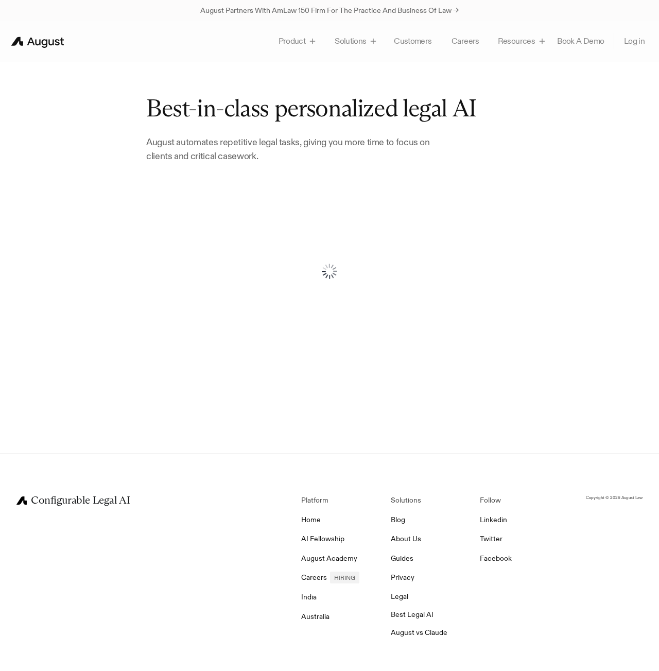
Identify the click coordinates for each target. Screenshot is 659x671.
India (309, 596)
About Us (406, 538)
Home (311, 519)
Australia (315, 616)
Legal (399, 596)
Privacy (402, 577)
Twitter (491, 538)
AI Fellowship (322, 538)
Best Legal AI (412, 614)
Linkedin (493, 519)
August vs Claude (419, 632)
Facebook (496, 558)
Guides (402, 558)
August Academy (329, 558)
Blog (398, 519)
